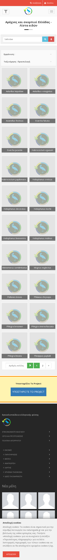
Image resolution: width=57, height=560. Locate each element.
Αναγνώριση (10, 463)
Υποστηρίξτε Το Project (28, 391)
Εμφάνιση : (9, 54)
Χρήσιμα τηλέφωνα (13, 472)
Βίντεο (8, 459)
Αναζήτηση (36, 3)
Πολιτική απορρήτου (11, 440)
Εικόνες (8, 450)
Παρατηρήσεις (11, 454)
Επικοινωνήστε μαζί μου (13, 432)
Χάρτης (8, 467)
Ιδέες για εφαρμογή (13, 476)
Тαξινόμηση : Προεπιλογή (17, 61)
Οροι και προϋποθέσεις (12, 436)
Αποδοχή (11, 554)
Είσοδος (49, 3)
